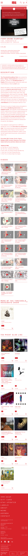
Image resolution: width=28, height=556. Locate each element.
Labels (5, 505)
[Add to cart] (12, 328)
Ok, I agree (13, 553)
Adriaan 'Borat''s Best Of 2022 (13, 50)
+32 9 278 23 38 (4, 520)
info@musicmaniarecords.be (7, 519)
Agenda (5, 513)
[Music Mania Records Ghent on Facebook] (1, 542)
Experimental (23, 53)
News (4, 510)
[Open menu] (2, 2)
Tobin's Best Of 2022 (14, 51)
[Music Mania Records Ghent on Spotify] (8, 542)
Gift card (6, 500)
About (4, 508)
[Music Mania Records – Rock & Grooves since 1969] (14, 2)
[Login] (26, 2)
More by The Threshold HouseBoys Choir (13, 301)
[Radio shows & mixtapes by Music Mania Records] (12, 542)
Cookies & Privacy (4, 546)
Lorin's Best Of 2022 (5, 51)
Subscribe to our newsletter (7, 538)
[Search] (21, 2)
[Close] (24, 8)
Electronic (13, 53)
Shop (9, 497)
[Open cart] (24, 2)
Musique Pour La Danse (6, 53)
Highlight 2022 (4, 50)
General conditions (5, 548)
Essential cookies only (22, 553)
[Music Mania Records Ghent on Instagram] (5, 542)
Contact (5, 516)
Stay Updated (8, 502)
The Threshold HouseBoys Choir (10, 41)
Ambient (18, 53)
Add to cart (22, 60)
